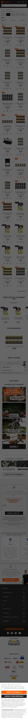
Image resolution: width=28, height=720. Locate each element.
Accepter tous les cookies (13, 692)
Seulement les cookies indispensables (14, 696)
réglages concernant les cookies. (14, 687)
